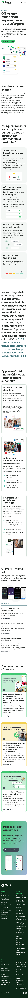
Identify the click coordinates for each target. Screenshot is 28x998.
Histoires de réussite (19, 975)
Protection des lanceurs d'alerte (21, 988)
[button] (20, 2)
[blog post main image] (14, 683)
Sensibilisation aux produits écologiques (21, 928)
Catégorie (4, 902)
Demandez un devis (11, 850)
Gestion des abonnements (20, 901)
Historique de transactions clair (6, 965)
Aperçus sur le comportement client (20, 948)
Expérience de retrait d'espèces (21, 923)
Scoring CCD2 (5, 985)
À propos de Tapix (21, 962)
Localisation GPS (6, 905)
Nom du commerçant (5, 894)
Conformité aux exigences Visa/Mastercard (21, 917)
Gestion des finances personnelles (19, 912)
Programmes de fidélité (20, 953)
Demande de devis (8, 41)
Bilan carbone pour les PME (20, 933)
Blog (2, 663)
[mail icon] (26, 993)
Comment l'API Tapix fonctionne (21, 965)
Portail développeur (19, 979)
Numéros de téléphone (5, 913)
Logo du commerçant (5, 899)
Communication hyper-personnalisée (20, 942)
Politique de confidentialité (20, 983)
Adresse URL (5, 907)
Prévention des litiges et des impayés (20, 906)
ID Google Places (6, 910)
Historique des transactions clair (21, 896)
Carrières (18, 969)
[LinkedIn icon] (23, 993)
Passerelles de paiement (5, 917)
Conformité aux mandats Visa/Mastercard (6, 980)
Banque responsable (19, 937)
